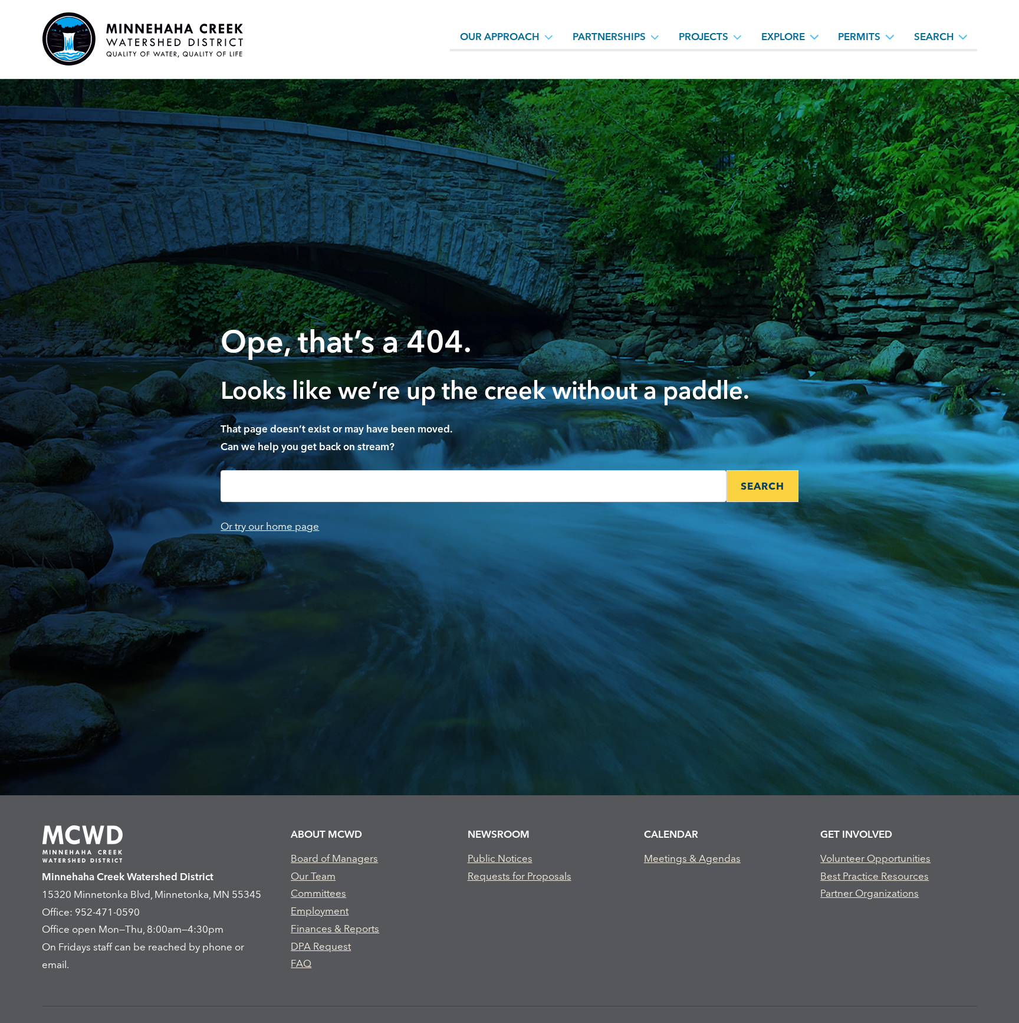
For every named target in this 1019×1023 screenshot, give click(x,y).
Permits (859, 36)
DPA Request (321, 946)
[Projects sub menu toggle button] (738, 36)
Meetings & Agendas (692, 858)
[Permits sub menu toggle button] (890, 36)
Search (934, 36)
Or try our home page (270, 526)
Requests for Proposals (519, 876)
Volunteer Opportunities (875, 858)
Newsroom (499, 834)
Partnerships (609, 36)
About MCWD (326, 834)
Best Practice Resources (874, 876)
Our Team (313, 876)
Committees (318, 893)
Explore (783, 36)
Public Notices (500, 858)
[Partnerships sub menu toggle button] (655, 36)
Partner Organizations (869, 893)
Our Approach (500, 36)
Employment (320, 910)
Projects (703, 36)
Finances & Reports (335, 928)
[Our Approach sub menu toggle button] (549, 36)
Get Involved (856, 834)
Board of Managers (334, 858)
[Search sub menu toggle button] (963, 36)
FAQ (301, 963)
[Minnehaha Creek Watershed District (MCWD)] (142, 39)
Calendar (671, 834)
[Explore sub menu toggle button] (814, 36)
